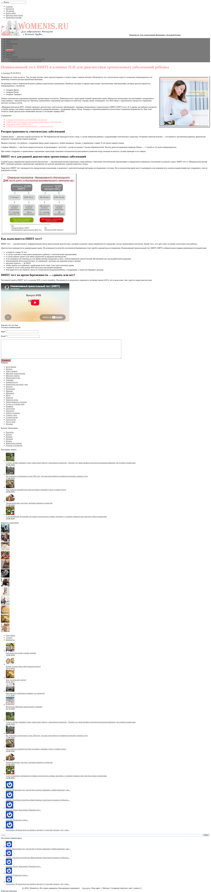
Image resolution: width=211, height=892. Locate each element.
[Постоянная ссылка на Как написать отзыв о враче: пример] (10, 651)
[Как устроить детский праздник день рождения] (5, 559)
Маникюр (10, 393)
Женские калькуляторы (15, 373)
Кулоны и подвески (14, 445)
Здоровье (9, 50)
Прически (10, 411)
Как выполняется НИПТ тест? (19, 124)
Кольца (9, 441)
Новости (9, 398)
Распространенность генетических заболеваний (26, 120)
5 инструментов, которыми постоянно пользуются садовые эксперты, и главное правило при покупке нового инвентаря (56, 516)
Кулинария (10, 389)
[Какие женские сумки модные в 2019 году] (5, 568)
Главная (9, 6)
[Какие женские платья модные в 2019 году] (5, 595)
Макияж (9, 54)
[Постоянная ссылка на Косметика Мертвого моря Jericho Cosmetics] (10, 704)
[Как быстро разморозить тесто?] (5, 613)
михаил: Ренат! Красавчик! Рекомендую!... (23, 810)
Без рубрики (11, 367)
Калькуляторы (12, 57)
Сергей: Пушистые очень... (17, 820)
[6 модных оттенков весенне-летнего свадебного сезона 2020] (5, 550)
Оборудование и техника (16, 402)
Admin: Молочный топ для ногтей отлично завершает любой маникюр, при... (38, 790)
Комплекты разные (14, 443)
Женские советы (13, 376)
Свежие (9, 638)
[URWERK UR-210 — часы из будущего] (5, 577)
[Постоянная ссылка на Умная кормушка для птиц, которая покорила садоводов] (10, 501)
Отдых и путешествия (15, 404)
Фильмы (9, 424)
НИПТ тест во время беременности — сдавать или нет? (30, 126)
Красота (9, 48)
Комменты (10, 640)
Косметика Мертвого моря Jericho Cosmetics (24, 707)
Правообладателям (13, 17)
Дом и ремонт (11, 371)
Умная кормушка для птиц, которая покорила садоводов (29, 503)
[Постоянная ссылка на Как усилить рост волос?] (10, 678)
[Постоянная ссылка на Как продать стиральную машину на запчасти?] (10, 691)
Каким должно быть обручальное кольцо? (23, 666)
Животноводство (13, 378)
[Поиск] (2, 2)
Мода (8, 41)
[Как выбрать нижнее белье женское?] (5, 631)
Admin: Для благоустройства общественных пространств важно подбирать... (38, 800)
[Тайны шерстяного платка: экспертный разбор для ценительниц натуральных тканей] (5, 532)
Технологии (11, 420)
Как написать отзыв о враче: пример (21, 653)
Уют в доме (10, 422)
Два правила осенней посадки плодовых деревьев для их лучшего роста (36, 490)
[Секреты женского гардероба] (5, 541)
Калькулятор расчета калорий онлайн (26, 61)
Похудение (10, 52)
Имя (3, 332)
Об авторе (10, 11)
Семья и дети (11, 415)
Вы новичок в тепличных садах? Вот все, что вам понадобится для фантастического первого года (47, 476)
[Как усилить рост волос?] (5, 622)
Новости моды (12, 39)
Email (3, 336)
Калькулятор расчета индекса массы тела (28, 59)
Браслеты (10, 432)
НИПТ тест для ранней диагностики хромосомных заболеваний (33, 122)
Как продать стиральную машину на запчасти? (25, 693)
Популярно (10, 635)
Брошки (9, 437)
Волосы (9, 46)
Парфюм (9, 406)
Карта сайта (11, 13)
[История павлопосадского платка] (5, 586)
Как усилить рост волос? (16, 680)
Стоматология (12, 417)
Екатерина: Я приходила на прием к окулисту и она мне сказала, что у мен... (38, 830)
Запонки (9, 439)
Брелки (9, 434)
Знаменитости (12, 43)
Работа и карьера (13, 413)
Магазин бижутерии (14, 15)
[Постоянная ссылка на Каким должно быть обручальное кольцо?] (10, 664)
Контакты (10, 9)
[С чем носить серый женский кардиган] (5, 604)
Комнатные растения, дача (17, 384)
